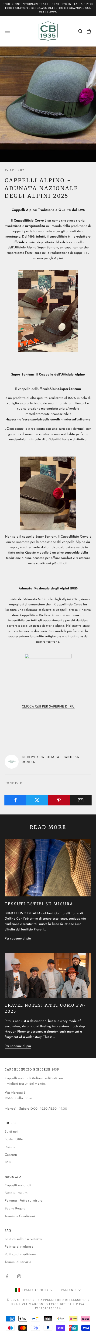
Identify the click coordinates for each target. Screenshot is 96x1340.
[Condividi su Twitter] (37, 800)
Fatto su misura (16, 1193)
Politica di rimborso (19, 1247)
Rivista (10, 1147)
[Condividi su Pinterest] (59, 800)
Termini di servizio (18, 1262)
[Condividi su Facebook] (15, 800)
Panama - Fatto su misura (23, 1200)
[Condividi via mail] (80, 800)
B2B (8, 1162)
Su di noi (11, 1131)
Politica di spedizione (20, 1254)
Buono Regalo (15, 1208)
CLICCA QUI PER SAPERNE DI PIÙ (48, 706)
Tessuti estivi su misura (39, 904)
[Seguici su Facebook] (7, 1276)
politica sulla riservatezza (23, 1239)
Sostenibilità (14, 1139)
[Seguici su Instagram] (19, 1276)
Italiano (67, 1290)
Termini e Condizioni (20, 1216)
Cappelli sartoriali (18, 1185)
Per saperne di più (18, 938)
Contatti (11, 1155)
